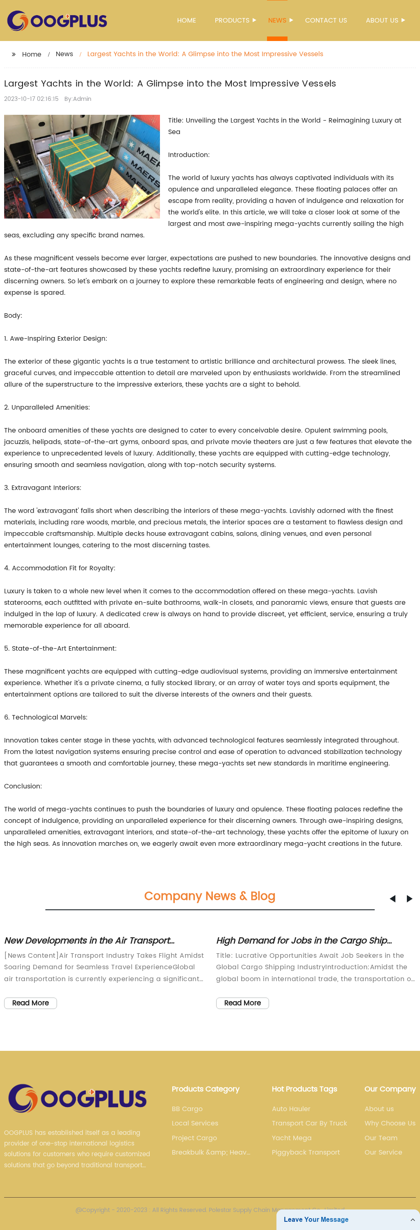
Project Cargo (194, 1138)
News (277, 20)
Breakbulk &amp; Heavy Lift (211, 1152)
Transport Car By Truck (309, 1123)
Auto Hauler (291, 1109)
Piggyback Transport (306, 1152)
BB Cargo (187, 1109)
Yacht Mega (292, 1138)
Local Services (195, 1123)
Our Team (381, 1138)
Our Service (383, 1152)
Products (232, 20)
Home (186, 20)
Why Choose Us (390, 1123)
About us (382, 20)
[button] (392, 898)
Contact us (326, 20)
